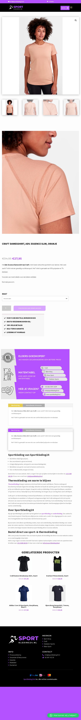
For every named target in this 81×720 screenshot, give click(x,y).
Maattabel (13, 698)
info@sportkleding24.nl (34, 512)
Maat (4, 329)
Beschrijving (15, 441)
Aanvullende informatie (34, 441)
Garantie (12, 695)
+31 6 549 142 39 (22, 578)
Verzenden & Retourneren (18, 693)
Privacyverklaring (15, 690)
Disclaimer (13, 700)
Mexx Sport (47, 682)
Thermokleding (13, 519)
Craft (45, 677)
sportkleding (46, 549)
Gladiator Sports (49, 679)
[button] (63, 8)
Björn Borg (47, 674)
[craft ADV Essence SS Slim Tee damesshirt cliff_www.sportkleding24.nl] (40, 269)
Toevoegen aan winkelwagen (29, 343)
